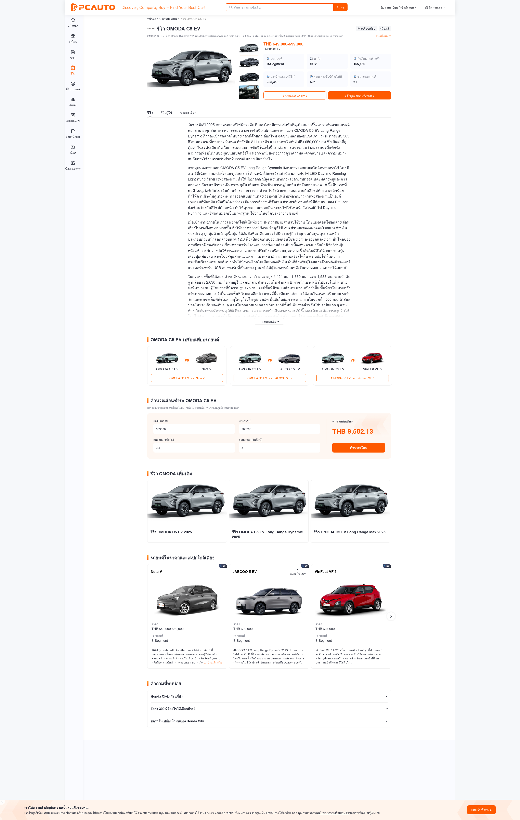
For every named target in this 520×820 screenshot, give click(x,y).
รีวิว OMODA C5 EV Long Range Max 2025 (350, 531)
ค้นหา (340, 7)
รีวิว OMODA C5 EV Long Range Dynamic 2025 (267, 534)
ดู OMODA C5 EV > (295, 96)
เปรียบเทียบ (368, 28)
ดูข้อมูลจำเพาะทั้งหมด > (359, 96)
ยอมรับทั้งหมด (481, 809)
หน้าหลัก (152, 19)
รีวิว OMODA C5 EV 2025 (171, 531)
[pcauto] (93, 7)
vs (187, 378)
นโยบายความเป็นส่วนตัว (333, 813)
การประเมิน (169, 19)
